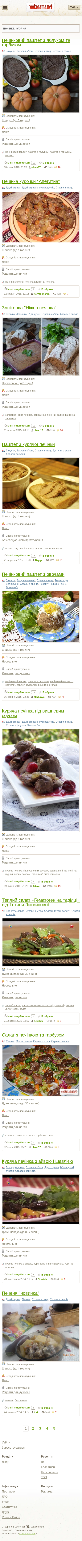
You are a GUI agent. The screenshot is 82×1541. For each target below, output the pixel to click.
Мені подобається (18, 162)
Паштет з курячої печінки (28, 444)
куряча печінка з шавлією (48, 1263)
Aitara (36, 886)
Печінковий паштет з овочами (33, 573)
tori (36, 1412)
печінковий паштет (16, 151)
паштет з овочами (38, 681)
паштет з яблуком (38, 151)
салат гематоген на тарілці (37, 1005)
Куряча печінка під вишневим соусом (33, 712)
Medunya (39, 697)
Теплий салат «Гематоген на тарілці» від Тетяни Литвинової (41, 902)
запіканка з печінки (44, 414)
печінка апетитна (34, 281)
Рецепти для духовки (16, 143)
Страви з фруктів (16, 725)
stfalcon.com (37, 1526)
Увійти (74, 7)
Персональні (49, 1472)
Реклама (46, 1491)
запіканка (10, 418)
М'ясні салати (62, 911)
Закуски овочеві (26, 580)
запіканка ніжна (66, 414)
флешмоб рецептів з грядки (42, 684)
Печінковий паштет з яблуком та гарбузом (36, 42)
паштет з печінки (45, 548)
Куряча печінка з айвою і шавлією (37, 1160)
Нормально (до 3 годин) (17, 383)
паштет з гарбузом (60, 151)
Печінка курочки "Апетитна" (31, 181)
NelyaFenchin (42, 293)
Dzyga (38, 560)
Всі (43, 1461)
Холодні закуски (15, 454)
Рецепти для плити (14, 273)
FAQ (5, 1496)
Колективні (48, 1467)
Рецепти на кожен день (53, 583)
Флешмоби (12, 587)
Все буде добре (15, 911)
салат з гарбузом (36, 1135)
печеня (9, 1400)
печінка (50, 281)
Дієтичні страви (62, 450)
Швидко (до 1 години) (16, 120)
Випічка (10, 314)
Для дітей (34, 314)
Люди (5, 1461)
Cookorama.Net (27, 1533)
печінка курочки (14, 281)
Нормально (9, 661)
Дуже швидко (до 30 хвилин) (20, 973)
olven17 (36, 167)
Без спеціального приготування (22, 540)
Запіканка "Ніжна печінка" (29, 307)
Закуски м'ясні (25, 51)
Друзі (5, 1512)
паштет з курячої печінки (19, 548)
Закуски (10, 51)
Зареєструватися (13, 1447)
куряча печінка (58, 870)
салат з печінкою (15, 1135)
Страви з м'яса (50, 314)
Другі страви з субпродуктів (38, 187)
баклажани (21, 1400)
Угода (5, 1501)
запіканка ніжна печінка (18, 414)
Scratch (38, 1021)
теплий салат (13, 1005)
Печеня (26, 1299)
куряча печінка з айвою (18, 1263)
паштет (9, 155)
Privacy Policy (11, 1517)
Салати (48, 911)
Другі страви (13, 187)
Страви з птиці (43, 51)
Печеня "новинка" (20, 1292)
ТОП (44, 1477)
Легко (5, 132)
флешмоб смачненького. (46, 874)
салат (23, 1008)
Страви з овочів (62, 51)
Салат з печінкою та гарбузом (33, 1034)
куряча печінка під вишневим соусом (26, 870)
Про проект (9, 1491)
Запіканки (21, 314)
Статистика (9, 1506)
